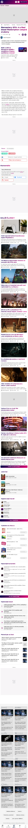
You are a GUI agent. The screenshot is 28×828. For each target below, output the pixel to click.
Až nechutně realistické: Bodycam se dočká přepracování (13, 458)
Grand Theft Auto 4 (7, 24)
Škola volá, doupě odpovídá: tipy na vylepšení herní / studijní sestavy (10, 649)
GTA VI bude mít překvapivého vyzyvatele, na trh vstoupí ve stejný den (21, 780)
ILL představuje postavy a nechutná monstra (13, 360)
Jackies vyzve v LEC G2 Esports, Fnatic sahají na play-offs (20, 753)
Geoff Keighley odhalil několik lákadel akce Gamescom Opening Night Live (20, 775)
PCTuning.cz (4, 640)
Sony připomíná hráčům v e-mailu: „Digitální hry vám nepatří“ (6, 723)
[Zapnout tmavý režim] (18, 2)
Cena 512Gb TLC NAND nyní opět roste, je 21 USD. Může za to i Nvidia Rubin (7, 805)
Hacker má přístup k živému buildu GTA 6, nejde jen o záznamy (14, 434)
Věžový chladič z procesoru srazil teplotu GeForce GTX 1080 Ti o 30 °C (11, 638)
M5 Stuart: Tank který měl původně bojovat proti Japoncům (6, 779)
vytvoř (12, 173)
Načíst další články (14, 466)
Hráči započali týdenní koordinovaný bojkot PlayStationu (12, 236)
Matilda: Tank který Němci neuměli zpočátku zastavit (6, 774)
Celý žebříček (14, 520)
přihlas (21, 171)
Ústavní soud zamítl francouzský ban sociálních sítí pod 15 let (7, 800)
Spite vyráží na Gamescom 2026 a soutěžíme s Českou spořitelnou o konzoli (8, 50)
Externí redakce (6, 57)
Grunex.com (4, 662)
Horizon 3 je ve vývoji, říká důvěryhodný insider (9, 409)
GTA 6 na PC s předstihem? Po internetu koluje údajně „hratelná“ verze (14, 310)
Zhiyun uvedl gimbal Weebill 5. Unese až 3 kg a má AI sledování (21, 800)
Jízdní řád (4, 472)
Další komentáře (14, 596)
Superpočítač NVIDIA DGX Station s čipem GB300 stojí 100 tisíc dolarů (6, 749)
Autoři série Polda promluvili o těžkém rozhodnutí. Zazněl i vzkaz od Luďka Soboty (20, 727)
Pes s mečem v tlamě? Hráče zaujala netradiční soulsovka (20, 723)
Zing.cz (3, 645)
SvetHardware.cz (5, 651)
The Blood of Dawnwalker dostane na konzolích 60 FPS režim (13, 261)
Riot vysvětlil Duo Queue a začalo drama (20, 748)
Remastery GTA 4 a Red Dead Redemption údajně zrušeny (22, 24)
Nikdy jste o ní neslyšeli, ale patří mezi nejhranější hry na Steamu (13, 286)
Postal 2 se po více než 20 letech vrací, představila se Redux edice (12, 335)
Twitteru (7, 104)
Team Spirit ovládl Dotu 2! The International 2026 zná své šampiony (7, 729)
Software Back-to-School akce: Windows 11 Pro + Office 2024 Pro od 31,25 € (20, 805)
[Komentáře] (19, 34)
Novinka (13, 24)
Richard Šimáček (6, 242)
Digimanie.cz (4, 656)
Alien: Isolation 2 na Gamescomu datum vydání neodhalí (11, 384)
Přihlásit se (24, 1)
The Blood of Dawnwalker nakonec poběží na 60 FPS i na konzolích (12, 644)
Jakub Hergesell (6, 37)
